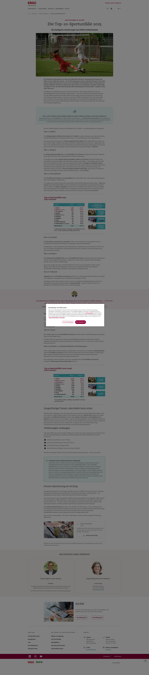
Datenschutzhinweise (54, 317)
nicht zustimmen (89, 313)
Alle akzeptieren (80, 322)
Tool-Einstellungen (68, 322)
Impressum (62, 317)
